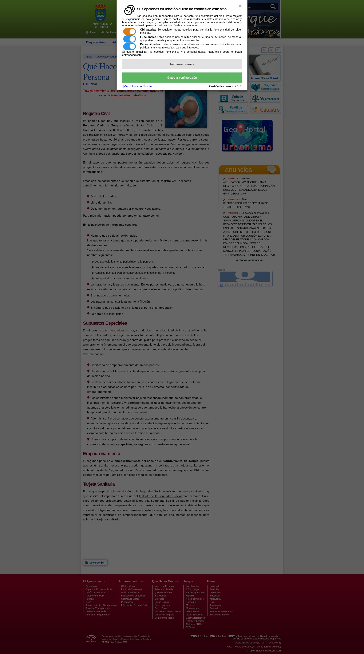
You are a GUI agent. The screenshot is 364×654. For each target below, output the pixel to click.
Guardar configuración (182, 77)
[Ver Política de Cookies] (138, 86)
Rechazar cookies (182, 64)
